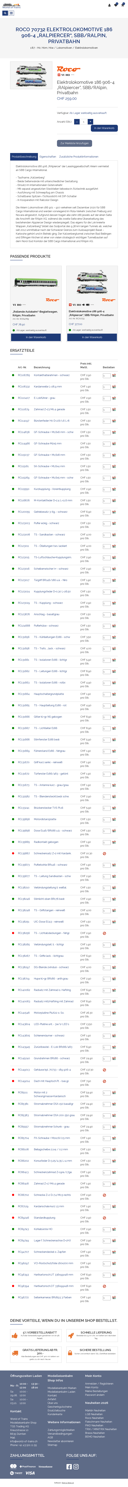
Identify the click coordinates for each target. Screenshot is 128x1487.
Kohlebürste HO (43, 1229)
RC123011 (23, 545)
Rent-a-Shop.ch (68, 1483)
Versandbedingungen (60, 1433)
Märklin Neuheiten (95, 1410)
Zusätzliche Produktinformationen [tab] (78, 156)
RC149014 (24, 1081)
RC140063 (24, 1001)
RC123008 (24, 534)
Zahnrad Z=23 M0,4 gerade (49, 409)
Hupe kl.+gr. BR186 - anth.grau (51, 978)
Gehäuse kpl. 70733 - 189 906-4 (52, 1069)
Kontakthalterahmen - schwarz (52, 375)
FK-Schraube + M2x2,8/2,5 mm (52, 1138)
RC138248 (24, 910)
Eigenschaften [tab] (47, 156)
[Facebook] (69, 1466)
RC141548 (24, 1012)
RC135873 (24, 864)
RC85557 (23, 1126)
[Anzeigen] (104, 853)
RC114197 (23, 420)
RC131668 (24, 739)
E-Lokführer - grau (44, 397)
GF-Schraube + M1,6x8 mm (49, 454)
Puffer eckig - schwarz (46, 523)
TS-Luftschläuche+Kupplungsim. (53, 557)
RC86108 (23, 1149)
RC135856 (24, 819)
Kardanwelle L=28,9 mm (48, 386)
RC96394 (23, 1286)
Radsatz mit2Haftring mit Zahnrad (53, 1001)
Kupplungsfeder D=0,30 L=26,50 (52, 591)
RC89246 (23, 1217)
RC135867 (24, 853)
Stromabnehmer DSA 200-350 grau (54, 1115)
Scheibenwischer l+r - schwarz (51, 568)
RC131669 (24, 750)
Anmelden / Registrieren (99, 1383)
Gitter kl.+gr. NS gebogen (48, 716)
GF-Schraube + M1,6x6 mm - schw (54, 432)
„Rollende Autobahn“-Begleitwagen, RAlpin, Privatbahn (35, 313)
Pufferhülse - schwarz (46, 625)
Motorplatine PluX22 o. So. (49, 1012)
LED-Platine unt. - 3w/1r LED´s (51, 1024)
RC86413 (23, 1172)
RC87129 (23, 1206)
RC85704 (23, 1138)
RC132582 (24, 796)
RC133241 (23, 807)
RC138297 (24, 967)
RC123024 (24, 591)
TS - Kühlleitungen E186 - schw (52, 637)
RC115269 (24, 477)
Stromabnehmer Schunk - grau (51, 1126)
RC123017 (23, 580)
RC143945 (24, 1046)
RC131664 (24, 693)
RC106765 (24, 375)
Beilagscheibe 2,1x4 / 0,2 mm (51, 1149)
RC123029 (24, 602)
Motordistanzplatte (45, 819)
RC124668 (24, 625)
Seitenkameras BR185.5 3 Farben (52, 1297)
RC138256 (24, 933)
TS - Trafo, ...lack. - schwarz (49, 648)
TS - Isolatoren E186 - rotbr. (50, 682)
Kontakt (52, 1395)
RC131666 (24, 716)
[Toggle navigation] (11, 13)
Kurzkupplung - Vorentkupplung (52, 489)
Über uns (53, 1403)
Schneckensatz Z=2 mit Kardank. (52, 853)
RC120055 (24, 511)
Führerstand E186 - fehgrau (49, 750)
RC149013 (24, 1069)
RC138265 (24, 944)
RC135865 (24, 842)
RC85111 (23, 1092)
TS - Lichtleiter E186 (45, 728)
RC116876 (24, 500)
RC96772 (23, 1297)
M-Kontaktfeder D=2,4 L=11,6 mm (53, 500)
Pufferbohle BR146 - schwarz (50, 864)
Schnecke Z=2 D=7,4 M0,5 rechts (52, 1194)
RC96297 (23, 1263)
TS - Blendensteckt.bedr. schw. (51, 796)
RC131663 (24, 682)
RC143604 (24, 1024)
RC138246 (24, 898)
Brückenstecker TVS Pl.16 (48, 807)
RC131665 (24, 705)
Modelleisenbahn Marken (62, 1388)
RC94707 (23, 1251)
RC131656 (24, 637)
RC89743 (23, 1229)
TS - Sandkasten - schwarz (49, 534)
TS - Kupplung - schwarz (48, 602)
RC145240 (24, 1058)
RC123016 (24, 568)
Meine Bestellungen (96, 1391)
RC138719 (24, 978)
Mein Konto (91, 1387)
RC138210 (24, 887)
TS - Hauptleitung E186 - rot (50, 705)
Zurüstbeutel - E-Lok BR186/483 (53, 1046)
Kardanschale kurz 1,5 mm (49, 1206)
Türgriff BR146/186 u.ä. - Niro (50, 580)
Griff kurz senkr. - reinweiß (48, 762)
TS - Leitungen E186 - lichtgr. (50, 671)
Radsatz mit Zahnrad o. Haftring (52, 990)
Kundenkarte (55, 1414)
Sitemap (52, 1444)
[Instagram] (76, 1466)
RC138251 (23, 921)
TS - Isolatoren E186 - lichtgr (50, 659)
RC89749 (23, 1240)
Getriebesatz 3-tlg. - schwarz (50, 511)
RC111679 (23, 409)
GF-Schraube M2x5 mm (48, 443)
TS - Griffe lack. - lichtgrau (49, 955)
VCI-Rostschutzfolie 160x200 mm (53, 1263)
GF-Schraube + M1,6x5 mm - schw (53, 477)
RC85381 (23, 1103)
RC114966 (24, 443)
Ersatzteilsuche (56, 1410)
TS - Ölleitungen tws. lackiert (50, 545)
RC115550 (23, 489)
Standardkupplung (44, 1217)
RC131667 (24, 728)
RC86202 (23, 1160)
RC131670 (24, 762)
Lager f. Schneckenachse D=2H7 (52, 1240)
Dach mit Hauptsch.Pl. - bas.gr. (51, 1081)
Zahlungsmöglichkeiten (61, 1430)
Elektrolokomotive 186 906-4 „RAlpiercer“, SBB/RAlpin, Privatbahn (91, 313)
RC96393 (23, 1274)
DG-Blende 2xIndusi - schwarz (51, 967)
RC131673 (23, 785)
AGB (50, 1437)
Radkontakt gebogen (46, 842)
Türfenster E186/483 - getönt (51, 773)
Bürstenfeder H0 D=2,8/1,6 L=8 (51, 420)
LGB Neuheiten (94, 1414)
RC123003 (24, 523)
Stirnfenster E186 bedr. (47, 739)
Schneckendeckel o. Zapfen (50, 1251)
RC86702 (23, 1194)
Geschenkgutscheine (60, 1406)
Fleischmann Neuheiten (98, 1421)
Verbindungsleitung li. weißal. (50, 887)
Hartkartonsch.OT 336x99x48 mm (54, 1286)
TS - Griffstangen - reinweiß (49, 910)
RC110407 (24, 397)
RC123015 (23, 557)
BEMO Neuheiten (95, 1436)
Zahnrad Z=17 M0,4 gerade (49, 1183)
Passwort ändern (94, 1394)
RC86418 (23, 1183)
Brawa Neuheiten (95, 1432)
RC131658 (24, 648)
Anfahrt (52, 1399)
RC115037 (23, 454)
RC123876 (24, 614)
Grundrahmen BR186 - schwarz (52, 1058)
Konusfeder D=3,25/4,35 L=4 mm (53, 1160)
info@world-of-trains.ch (23, 1441)
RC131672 (23, 773)
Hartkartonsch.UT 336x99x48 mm (53, 1274)
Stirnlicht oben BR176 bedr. (49, 898)
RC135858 (24, 830)
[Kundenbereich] (110, 5)
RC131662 (24, 671)
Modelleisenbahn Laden (61, 1391)
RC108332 (24, 386)
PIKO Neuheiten (94, 1425)
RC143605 (24, 1035)
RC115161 (23, 466)
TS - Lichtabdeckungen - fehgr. (52, 933)
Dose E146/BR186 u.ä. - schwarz (53, 830)
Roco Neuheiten (94, 1418)
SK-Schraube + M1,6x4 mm (49, 466)
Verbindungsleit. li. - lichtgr (49, 944)
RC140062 (24, 990)
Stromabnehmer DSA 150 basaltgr (53, 1103)
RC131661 (23, 659)
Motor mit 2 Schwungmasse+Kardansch (50, 1094)
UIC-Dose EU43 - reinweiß (49, 921)
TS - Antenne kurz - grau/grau (51, 785)
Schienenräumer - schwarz (49, 1035)
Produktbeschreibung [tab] (24, 156)
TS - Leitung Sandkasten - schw (52, 876)
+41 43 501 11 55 (28, 1445)
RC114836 (24, 432)
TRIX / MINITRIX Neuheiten (101, 1429)
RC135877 (24, 876)
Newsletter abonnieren (61, 1441)
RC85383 (23, 1115)
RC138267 (24, 955)
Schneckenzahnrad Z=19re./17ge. (53, 1172)
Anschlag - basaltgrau (46, 614)
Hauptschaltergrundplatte (49, 693)
